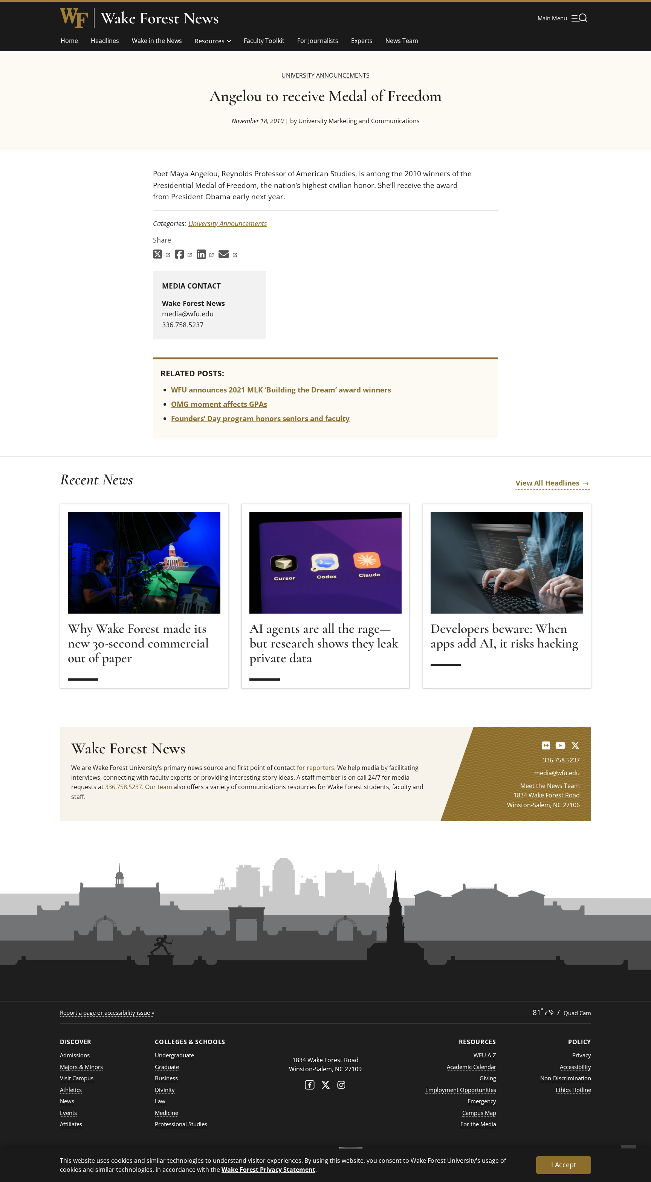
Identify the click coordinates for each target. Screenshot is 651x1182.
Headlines (105, 41)
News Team (401, 41)
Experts (362, 41)
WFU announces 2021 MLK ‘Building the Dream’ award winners (281, 390)
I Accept (563, 1164)
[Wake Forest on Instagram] (341, 1086)
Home (69, 41)
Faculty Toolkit (264, 41)
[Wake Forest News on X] (575, 745)
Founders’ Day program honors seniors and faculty (260, 418)
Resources (210, 41)
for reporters (315, 768)
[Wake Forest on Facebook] (309, 1086)
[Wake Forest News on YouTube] (560, 745)
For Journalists (317, 41)
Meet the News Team (550, 786)
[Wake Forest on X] (325, 1086)
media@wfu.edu (188, 313)
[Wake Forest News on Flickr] (546, 745)
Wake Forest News (160, 18)
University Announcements (325, 75)
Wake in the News (157, 41)
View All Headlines (547, 482)
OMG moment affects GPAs (219, 404)
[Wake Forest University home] (74, 18)
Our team (158, 787)
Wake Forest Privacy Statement (268, 1169)
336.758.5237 (123, 787)
